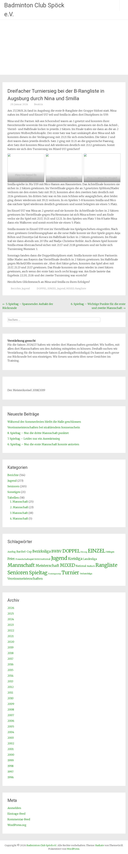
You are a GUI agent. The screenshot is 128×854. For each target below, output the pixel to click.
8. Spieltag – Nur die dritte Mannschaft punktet (38, 433)
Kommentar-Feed (19, 819)
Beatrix (38, 104)
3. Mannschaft (19, 513)
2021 (11, 636)
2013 (10, 681)
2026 (11, 608)
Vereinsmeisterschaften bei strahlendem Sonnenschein (44, 427)
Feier (11, 559)
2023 (11, 624)
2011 (10, 692)
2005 (11, 726)
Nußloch (91, 566)
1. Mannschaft (19, 501)
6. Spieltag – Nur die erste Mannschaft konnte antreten (43, 444)
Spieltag (38, 573)
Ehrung (84, 552)
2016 (11, 664)
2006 (11, 720)
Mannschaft (21, 565)
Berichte (16, 288)
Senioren (13, 486)
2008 (11, 709)
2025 (11, 613)
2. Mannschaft (19, 507)
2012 (11, 687)
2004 (11, 732)
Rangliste (80, 288)
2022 (11, 630)
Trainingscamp (54, 574)
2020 (11, 641)
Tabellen (13, 497)
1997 (11, 771)
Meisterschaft (47, 565)
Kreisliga (75, 559)
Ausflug (12, 551)
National (81, 566)
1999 (11, 760)
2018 (11, 653)
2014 (11, 675)
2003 (11, 737)
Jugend (26, 288)
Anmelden (14, 808)
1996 (11, 777)
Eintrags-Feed (17, 813)
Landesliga (90, 559)
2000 (11, 754)
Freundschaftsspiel (25, 559)
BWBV (57, 551)
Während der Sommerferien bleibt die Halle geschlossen (44, 421)
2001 (11, 749)
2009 (11, 704)
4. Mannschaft (19, 518)
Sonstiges (14, 492)
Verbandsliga (86, 573)
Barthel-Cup (24, 551)
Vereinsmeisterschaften (25, 578)
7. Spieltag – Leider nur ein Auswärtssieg (34, 438)
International (42, 559)
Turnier (70, 573)
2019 (11, 647)
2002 (11, 743)
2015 (10, 670)
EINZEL (52, 288)
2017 (10, 658)
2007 (11, 715)
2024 (11, 619)
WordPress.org (17, 825)
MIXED (70, 288)
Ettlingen (110, 552)
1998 (11, 766)
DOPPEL (42, 288)
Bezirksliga (41, 551)
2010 (11, 698)
